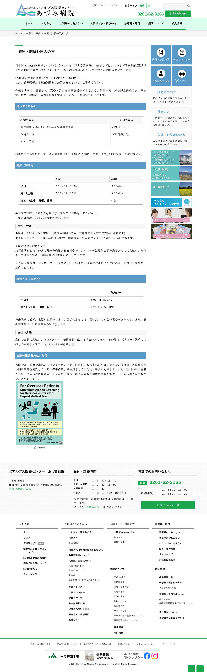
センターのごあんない (170, 543)
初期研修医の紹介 (167, 588)
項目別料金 (119, 542)
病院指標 (118, 632)
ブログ (26, 538)
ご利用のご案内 (32, 33)
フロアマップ (115, 5)
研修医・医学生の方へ (170, 582)
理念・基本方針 (121, 587)
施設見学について (168, 612)
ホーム (29, 23)
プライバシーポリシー (146, 644)
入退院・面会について (80, 561)
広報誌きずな (33, 543)
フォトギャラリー (32, 574)
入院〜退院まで (76, 566)
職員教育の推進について (126, 620)
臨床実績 (118, 627)
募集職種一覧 (166, 577)
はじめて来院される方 (80, 532)
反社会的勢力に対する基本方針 (97, 644)
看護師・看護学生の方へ (172, 594)
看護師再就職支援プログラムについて (176, 604)
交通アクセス (98, 5)
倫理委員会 (119, 606)
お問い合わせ (178, 13)
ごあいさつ (119, 577)
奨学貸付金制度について (172, 618)
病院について (156, 23)
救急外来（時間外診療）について (86, 550)
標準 (141, 5)
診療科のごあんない (169, 532)
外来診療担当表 (77, 603)
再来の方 (73, 538)
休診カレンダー (77, 592)
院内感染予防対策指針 (35, 557)
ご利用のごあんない (71, 23)
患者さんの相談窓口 (79, 614)
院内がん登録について (67, 644)
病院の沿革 (119, 596)
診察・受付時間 (167, 549)
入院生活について (77, 570)
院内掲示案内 (30, 568)
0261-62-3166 (150, 13)
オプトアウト (120, 611)
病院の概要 (119, 592)
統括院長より (120, 582)
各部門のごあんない (169, 538)
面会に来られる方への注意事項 (84, 580)
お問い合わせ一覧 (168, 505)
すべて (26, 532)
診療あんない (94, 507)
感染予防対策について (35, 563)
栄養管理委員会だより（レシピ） (35, 550)
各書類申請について (79, 555)
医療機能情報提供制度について (129, 615)
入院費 (72, 575)
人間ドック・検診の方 (103, 23)
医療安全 (73, 620)
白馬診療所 (74, 543)
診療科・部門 (132, 23)
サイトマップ (169, 644)
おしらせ (46, 23)
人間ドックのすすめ (124, 532)
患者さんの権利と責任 (40, 644)
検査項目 (118, 537)
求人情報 (177, 23)
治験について (120, 601)
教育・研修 (164, 599)
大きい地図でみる (20, 488)
